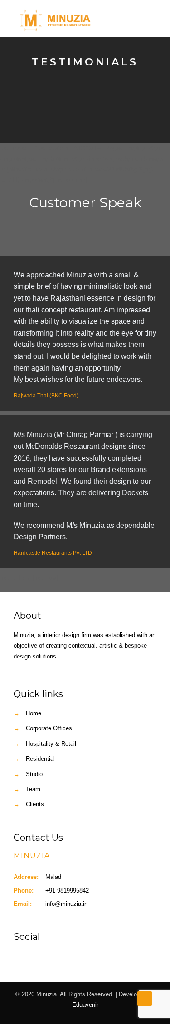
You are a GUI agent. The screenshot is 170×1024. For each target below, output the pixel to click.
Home (33, 713)
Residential (40, 758)
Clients (35, 804)
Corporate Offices (49, 728)
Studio (34, 774)
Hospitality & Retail (51, 743)
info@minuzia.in (66, 903)
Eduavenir (85, 1004)
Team (33, 789)
